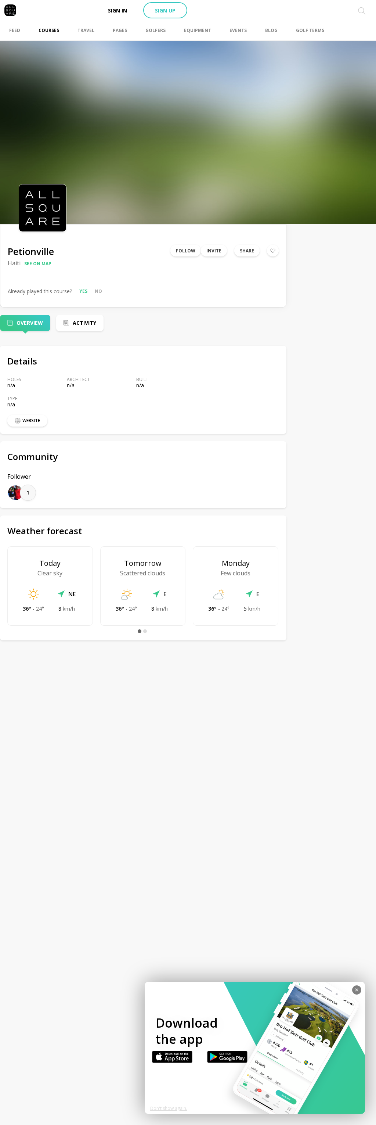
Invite (213, 251)
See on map (37, 263)
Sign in (117, 10)
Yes (83, 291)
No (98, 291)
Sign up (165, 10)
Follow (185, 251)
